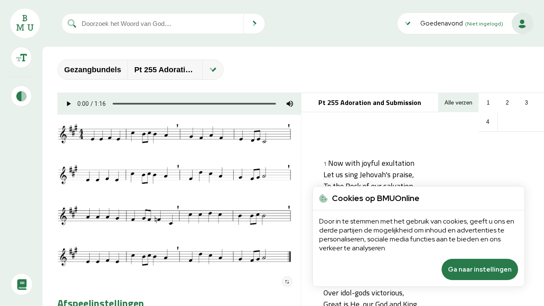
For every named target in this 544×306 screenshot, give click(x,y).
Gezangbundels (92, 69)
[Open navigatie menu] (213, 70)
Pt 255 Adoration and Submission (168, 69)
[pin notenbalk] (287, 281)
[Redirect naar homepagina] (25, 23)
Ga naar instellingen (480, 269)
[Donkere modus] (21, 96)
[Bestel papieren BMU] (22, 284)
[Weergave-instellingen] (21, 57)
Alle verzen (458, 102)
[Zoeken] (254, 23)
